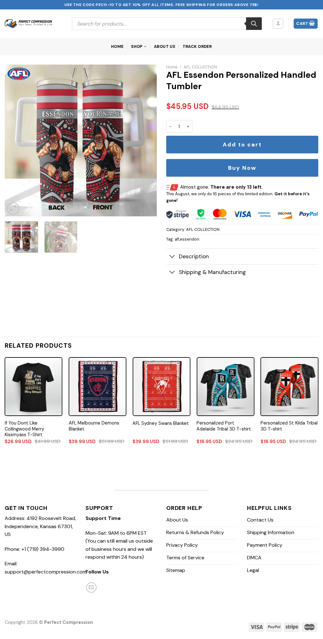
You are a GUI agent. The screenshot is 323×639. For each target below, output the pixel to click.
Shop (137, 46)
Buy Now (242, 168)
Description (194, 256)
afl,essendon (187, 239)
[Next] (145, 140)
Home (117, 46)
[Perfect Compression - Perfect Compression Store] (28, 23)
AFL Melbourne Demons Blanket (94, 426)
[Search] (254, 23)
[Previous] (15, 140)
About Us (165, 46)
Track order (197, 46)
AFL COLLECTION (200, 67)
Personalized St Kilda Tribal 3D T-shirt (289, 426)
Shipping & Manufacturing (212, 272)
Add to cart (242, 144)
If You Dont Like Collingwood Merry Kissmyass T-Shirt (24, 428)
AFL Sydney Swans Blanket (160, 423)
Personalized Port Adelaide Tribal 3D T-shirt (224, 426)
